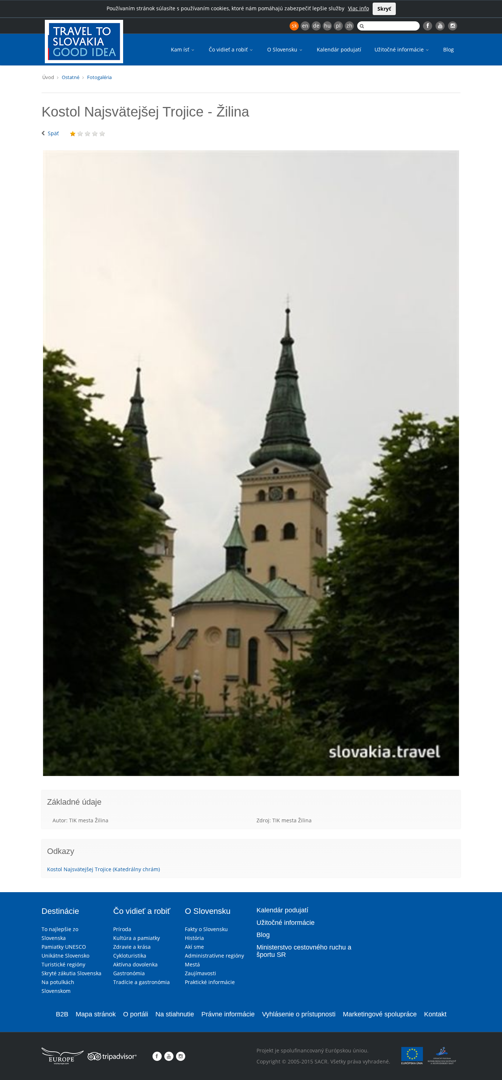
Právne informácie (228, 1014)
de (316, 25)
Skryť (384, 8)
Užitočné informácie (399, 49)
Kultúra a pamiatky (136, 937)
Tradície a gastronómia (141, 982)
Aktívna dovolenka (135, 964)
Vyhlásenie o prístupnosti (299, 1014)
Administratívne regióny (214, 955)
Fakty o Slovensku (206, 929)
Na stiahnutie (174, 1014)
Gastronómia (129, 973)
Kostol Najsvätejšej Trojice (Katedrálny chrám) (103, 869)
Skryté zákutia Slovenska (71, 973)
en (305, 25)
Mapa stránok (96, 1014)
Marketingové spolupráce (380, 1014)
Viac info (358, 8)
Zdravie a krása (132, 946)
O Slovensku (283, 49)
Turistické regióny (63, 964)
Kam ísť (181, 49)
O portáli (135, 1014)
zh (349, 25)
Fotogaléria (99, 77)
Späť (53, 133)
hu (327, 25)
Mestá (192, 964)
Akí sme (194, 946)
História (194, 937)
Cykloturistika (129, 955)
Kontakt (435, 1014)
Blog (448, 49)
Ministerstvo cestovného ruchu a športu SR (304, 951)
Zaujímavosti (200, 973)
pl (338, 25)
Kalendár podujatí (339, 49)
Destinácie (60, 911)
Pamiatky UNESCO (64, 946)
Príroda (122, 929)
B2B (62, 1014)
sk (294, 25)
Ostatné (70, 77)
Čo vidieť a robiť (229, 49)
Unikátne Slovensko (65, 955)
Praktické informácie (210, 982)
